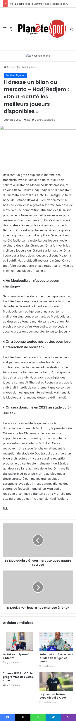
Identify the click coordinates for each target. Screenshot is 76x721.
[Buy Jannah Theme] (38, 55)
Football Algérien (27, 67)
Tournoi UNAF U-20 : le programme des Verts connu (18, 677)
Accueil (10, 67)
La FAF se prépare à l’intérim (16, 656)
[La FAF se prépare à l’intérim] (20, 641)
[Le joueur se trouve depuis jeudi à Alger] (56, 681)
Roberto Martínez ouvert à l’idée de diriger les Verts (56, 658)
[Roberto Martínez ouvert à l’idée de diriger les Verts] (56, 641)
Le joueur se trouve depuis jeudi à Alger (52, 695)
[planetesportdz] (41, 28)
